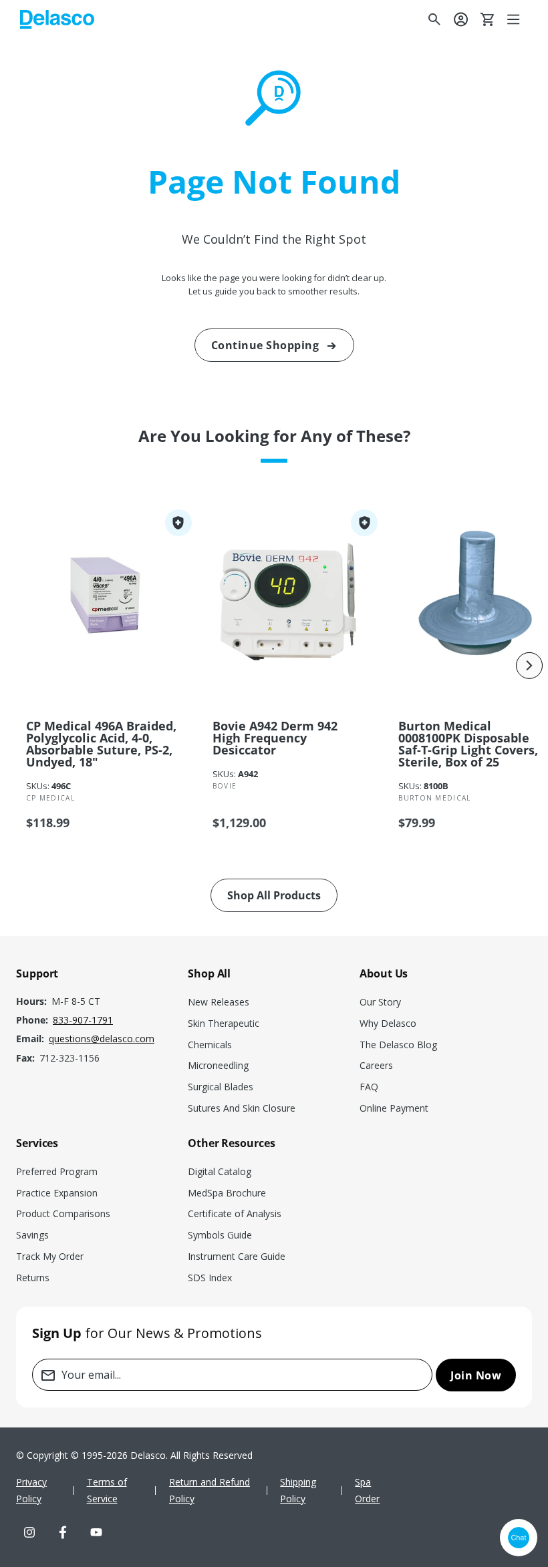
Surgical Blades (220, 1086)
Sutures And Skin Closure (241, 1108)
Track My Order (50, 1256)
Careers (376, 1065)
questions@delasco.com (101, 1038)
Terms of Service (107, 1490)
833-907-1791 (83, 1020)
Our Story (380, 1001)
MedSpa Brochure (227, 1192)
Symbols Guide (220, 1234)
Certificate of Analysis (234, 1213)
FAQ (369, 1086)
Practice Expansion (57, 1192)
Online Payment (394, 1108)
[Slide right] (529, 665)
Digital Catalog (219, 1171)
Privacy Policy (31, 1490)
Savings (32, 1234)
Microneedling (218, 1065)
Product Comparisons (63, 1213)
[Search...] (434, 19)
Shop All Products (274, 895)
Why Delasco (388, 1023)
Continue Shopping (265, 345)
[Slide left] (18, 665)
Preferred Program (57, 1171)
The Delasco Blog (398, 1044)
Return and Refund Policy (209, 1490)
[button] (514, 19)
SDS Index (210, 1277)
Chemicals (210, 1044)
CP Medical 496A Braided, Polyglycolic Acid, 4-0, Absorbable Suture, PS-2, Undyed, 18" (101, 744)
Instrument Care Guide (236, 1256)
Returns (32, 1277)
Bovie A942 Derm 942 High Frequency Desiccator (275, 738)
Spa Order (367, 1490)
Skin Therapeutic (223, 1023)
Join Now (475, 1375)
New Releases (218, 1001)
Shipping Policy (298, 1490)
